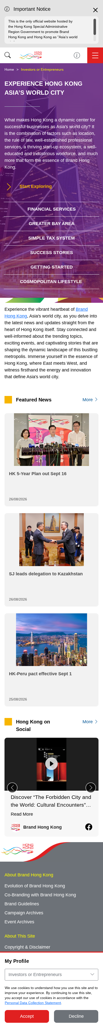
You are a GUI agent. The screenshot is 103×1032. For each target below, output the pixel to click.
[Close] (95, 12)
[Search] (7, 55)
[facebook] (88, 827)
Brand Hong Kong (42, 827)
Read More (22, 814)
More (88, 399)
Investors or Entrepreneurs (42, 69)
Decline (76, 1016)
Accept (27, 1016)
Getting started (51, 267)
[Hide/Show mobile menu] (95, 55)
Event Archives (19, 921)
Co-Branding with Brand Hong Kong (40, 894)
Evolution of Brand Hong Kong (34, 885)
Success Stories (51, 252)
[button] (91, 787)
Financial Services (52, 209)
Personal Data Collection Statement (33, 1003)
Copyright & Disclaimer (27, 947)
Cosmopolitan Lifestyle (51, 281)
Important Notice (77, 55)
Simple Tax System (51, 238)
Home (9, 69)
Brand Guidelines (21, 903)
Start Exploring (35, 186)
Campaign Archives (23, 912)
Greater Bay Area (51, 223)
